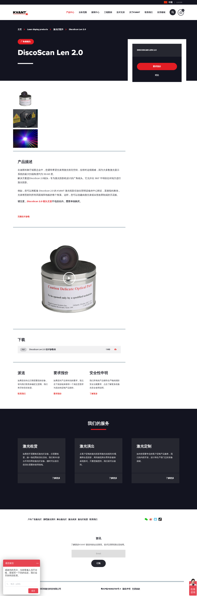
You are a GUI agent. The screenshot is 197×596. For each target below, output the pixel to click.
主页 (20, 29)
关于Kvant (134, 12)
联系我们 (149, 12)
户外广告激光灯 (35, 519)
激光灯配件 (58, 29)
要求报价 (58, 393)
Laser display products (37, 29)
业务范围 (83, 12)
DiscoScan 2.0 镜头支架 (39, 201)
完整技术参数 (24, 216)
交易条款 (136, 589)
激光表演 (72, 519)
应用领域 (161, 12)
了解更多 (94, 393)
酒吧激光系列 (49, 519)
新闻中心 (95, 12)
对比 (157, 75)
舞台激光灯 (62, 519)
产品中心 (70, 12)
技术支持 (121, 12)
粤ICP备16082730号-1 (111, 589)
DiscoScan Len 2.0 (77, 29)
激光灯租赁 (83, 519)
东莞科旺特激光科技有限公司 (48, 589)
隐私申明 (127, 589)
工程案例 (108, 12)
